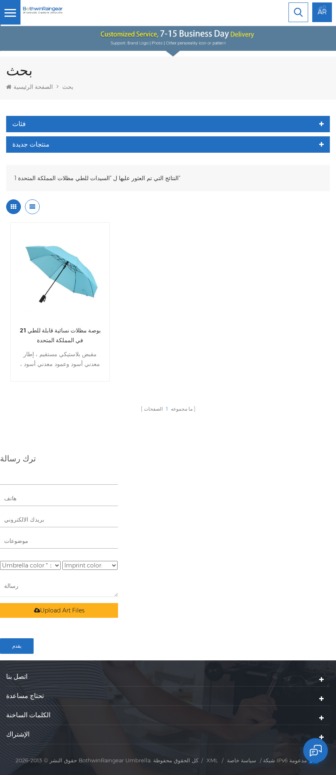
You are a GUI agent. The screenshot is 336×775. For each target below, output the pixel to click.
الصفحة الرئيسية (33, 86)
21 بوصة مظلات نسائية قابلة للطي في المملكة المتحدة (60, 335)
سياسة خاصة (241, 760)
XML (212, 760)
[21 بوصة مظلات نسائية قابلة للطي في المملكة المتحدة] (60, 272)
